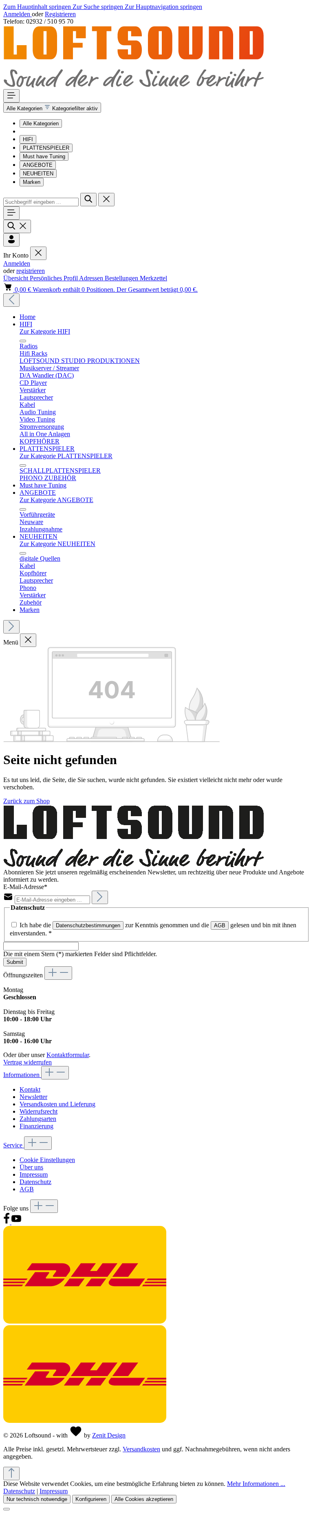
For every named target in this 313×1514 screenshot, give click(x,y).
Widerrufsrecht (38, 1111)
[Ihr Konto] (11, 240)
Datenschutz (35, 1181)
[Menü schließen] (38, 253)
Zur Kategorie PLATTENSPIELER (66, 455)
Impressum (34, 1174)
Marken (31, 182)
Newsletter (33, 1096)
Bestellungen (122, 278)
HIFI (28, 139)
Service (13, 1145)
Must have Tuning (44, 156)
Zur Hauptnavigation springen (163, 6)
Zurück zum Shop (26, 800)
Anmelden (17, 14)
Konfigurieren (90, 1499)
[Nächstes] (11, 627)
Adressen (92, 278)
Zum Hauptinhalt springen (38, 6)
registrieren (30, 270)
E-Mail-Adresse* (25, 886)
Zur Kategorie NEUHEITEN (57, 543)
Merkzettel (153, 278)
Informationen (22, 1074)
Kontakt (30, 1089)
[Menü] (11, 96)
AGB (219, 925)
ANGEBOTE (38, 165)
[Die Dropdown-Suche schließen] (106, 199)
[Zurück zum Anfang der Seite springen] (11, 1473)
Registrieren (60, 14)
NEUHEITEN (38, 173)
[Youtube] (16, 1222)
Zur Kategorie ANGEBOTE (56, 499)
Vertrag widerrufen (27, 1062)
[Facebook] (7, 1222)
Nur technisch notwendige (37, 1499)
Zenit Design (109, 1435)
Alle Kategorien (41, 123)
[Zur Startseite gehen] (133, 85)
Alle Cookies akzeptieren (144, 1499)
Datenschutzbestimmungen (88, 925)
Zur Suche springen (99, 6)
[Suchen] (88, 199)
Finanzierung (36, 1126)
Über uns (31, 1167)
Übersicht (16, 278)
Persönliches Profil (54, 278)
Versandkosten (141, 1449)
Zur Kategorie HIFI (45, 331)
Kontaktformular (67, 1054)
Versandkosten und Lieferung (57, 1104)
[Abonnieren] (100, 897)
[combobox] (41, 202)
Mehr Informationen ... (256, 1483)
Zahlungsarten (38, 1118)
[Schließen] (6, 1509)
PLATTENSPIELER (46, 148)
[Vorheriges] (11, 300)
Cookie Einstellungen (47, 1159)
